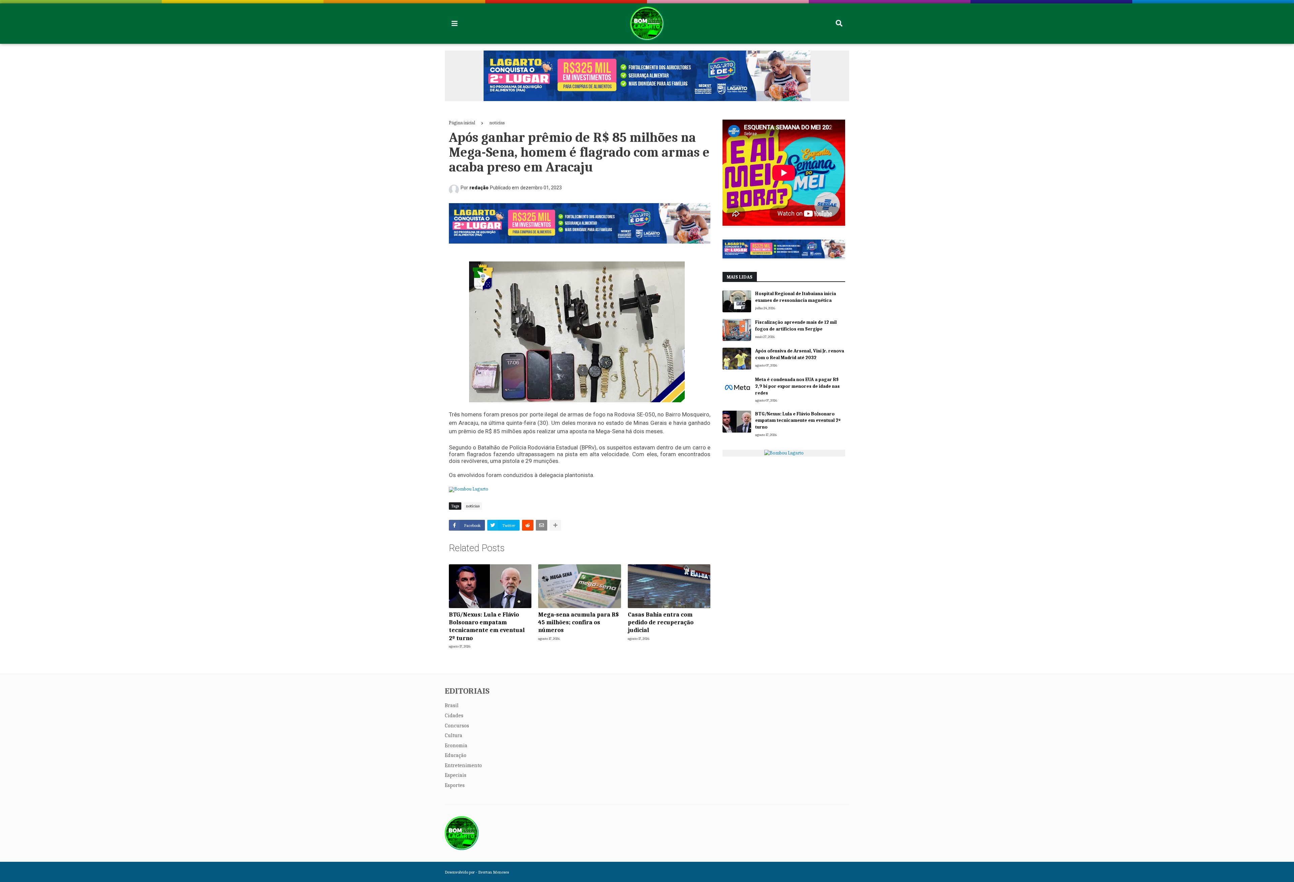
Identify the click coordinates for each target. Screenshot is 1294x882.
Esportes (455, 785)
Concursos (457, 726)
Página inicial (462, 123)
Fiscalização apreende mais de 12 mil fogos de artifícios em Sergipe (796, 325)
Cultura (453, 735)
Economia (456, 746)
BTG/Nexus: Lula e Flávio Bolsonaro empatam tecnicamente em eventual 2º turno (487, 626)
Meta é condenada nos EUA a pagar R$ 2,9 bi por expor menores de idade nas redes (797, 386)
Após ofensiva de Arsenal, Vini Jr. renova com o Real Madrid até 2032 (799, 354)
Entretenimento (463, 765)
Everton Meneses (493, 872)
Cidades (454, 716)
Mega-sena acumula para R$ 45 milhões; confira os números (578, 622)
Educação (455, 755)
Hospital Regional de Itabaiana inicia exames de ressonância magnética (795, 297)
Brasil (452, 705)
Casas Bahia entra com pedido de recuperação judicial (661, 622)
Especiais (455, 775)
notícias (497, 123)
